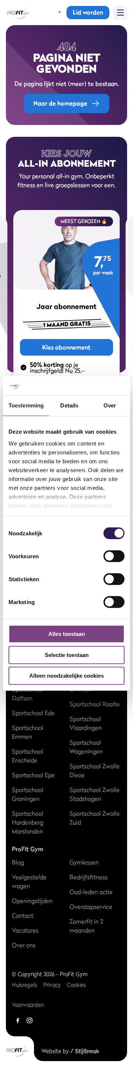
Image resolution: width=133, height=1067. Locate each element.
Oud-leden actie (91, 891)
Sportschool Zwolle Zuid (94, 818)
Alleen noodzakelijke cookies (66, 676)
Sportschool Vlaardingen (85, 723)
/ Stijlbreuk (85, 1051)
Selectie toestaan (67, 655)
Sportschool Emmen (27, 732)
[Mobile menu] (120, 12)
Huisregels (24, 985)
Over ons (23, 945)
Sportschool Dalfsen (27, 693)
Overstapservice (90, 906)
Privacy (52, 985)
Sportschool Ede (33, 712)
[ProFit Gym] (17, 12)
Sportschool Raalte (94, 704)
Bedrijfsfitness (88, 877)
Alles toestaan (66, 634)
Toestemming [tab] (26, 406)
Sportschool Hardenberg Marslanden (27, 822)
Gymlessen (84, 862)
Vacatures (25, 930)
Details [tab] (69, 406)
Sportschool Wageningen (86, 747)
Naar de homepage (60, 103)
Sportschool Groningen (27, 794)
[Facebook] (18, 1020)
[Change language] (55, 12)
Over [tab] (109, 406)
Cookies (76, 985)
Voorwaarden (28, 1005)
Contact (22, 915)
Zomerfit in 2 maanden (86, 926)
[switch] (114, 553)
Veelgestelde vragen (29, 881)
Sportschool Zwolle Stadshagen (94, 794)
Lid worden (88, 12)
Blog (18, 862)
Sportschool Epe (33, 774)
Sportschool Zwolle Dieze (94, 770)
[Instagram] (29, 1020)
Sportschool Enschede (27, 756)
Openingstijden (32, 900)
